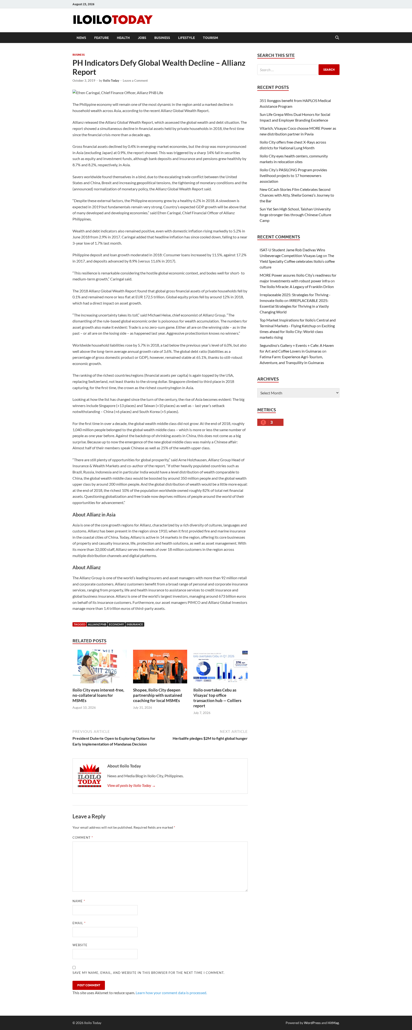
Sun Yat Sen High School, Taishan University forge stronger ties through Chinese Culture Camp (295, 215)
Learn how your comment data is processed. (171, 992)
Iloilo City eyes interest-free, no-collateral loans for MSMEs (98, 695)
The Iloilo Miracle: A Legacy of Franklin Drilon (297, 286)
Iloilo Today (111, 80)
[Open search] (337, 37)
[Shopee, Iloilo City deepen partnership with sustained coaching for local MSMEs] (160, 668)
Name (78, 901)
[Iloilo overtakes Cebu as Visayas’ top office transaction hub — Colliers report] (220, 668)
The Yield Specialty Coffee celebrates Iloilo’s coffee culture (297, 261)
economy (116, 624)
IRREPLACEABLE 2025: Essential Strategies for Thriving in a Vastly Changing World (294, 306)
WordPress (312, 1023)
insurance (135, 624)
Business (162, 38)
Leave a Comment (135, 80)
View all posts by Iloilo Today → (131, 785)
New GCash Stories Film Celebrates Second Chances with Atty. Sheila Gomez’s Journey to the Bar (297, 195)
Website (80, 945)
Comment (82, 837)
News (81, 38)
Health (123, 38)
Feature (101, 38)
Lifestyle (186, 38)
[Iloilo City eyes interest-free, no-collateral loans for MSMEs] (99, 668)
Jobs (142, 38)
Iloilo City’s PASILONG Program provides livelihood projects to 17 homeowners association (293, 175)
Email (79, 923)
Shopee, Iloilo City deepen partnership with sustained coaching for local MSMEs (157, 695)
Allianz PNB (97, 624)
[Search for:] (298, 69)
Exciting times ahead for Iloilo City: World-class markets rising (297, 331)
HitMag (333, 1023)
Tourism (210, 38)
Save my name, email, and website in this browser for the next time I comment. (148, 973)
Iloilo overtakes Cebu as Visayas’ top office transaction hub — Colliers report (217, 697)
